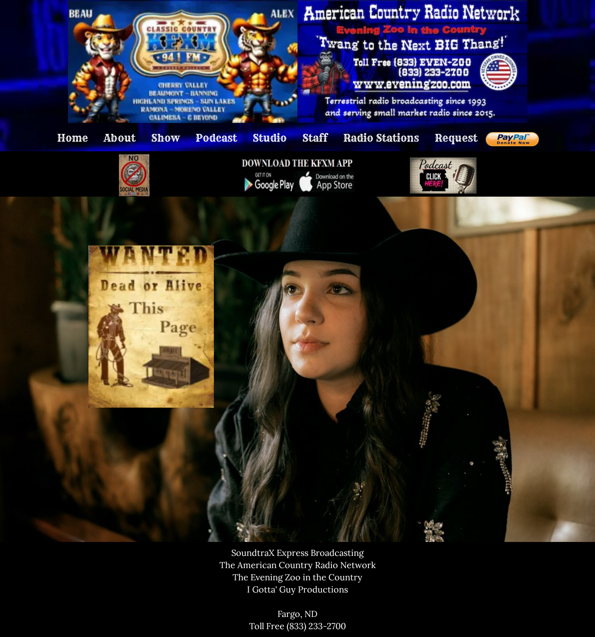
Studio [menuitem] (270, 138)
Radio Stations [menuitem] (381, 138)
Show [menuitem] (165, 138)
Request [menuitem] (456, 138)
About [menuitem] (119, 138)
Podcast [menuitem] (216, 138)
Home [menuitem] (72, 138)
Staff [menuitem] (315, 138)
